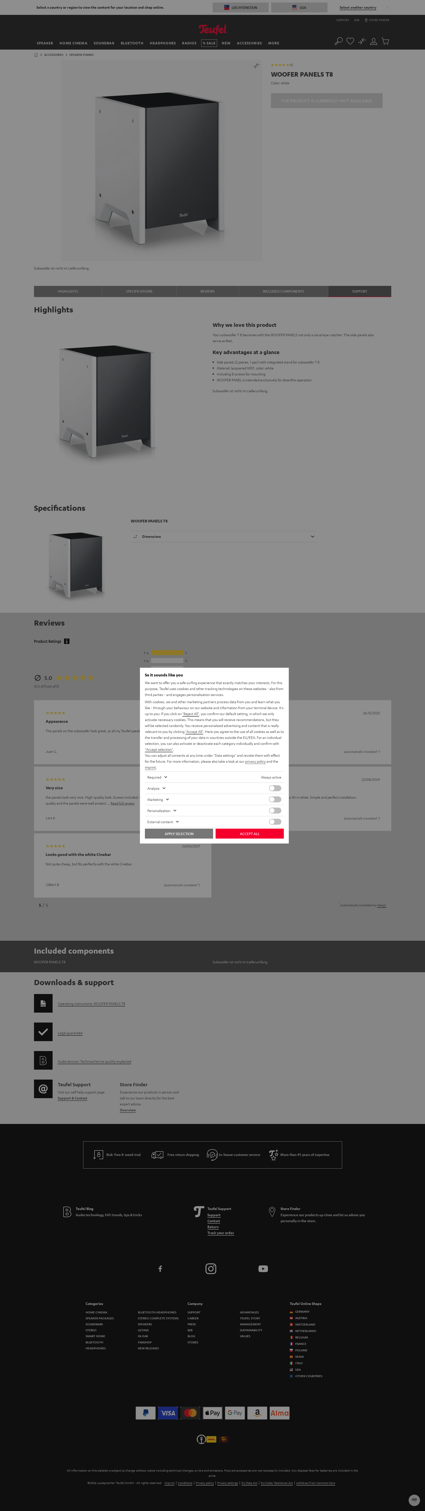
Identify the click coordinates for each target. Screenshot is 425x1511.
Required (154, 777)
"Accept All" (194, 731)
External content (160, 821)
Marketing (155, 799)
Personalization (158, 810)
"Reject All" (190, 713)
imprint (150, 767)
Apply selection (179, 833)
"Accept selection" (159, 749)
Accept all (250, 833)
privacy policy (255, 761)
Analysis (153, 788)
